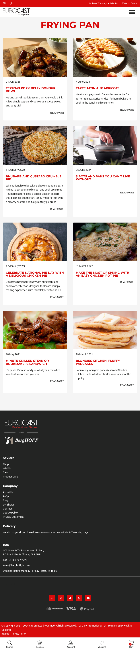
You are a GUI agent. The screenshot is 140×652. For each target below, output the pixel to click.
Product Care (10, 476)
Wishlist (114, 3)
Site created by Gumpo (42, 625)
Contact (135, 3)
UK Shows (8, 504)
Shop (6, 464)
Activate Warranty (98, 3)
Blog (5, 500)
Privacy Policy (19, 634)
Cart (5, 472)
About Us (8, 492)
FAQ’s (124, 3)
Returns (5, 634)
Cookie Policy (10, 512)
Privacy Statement (13, 516)
